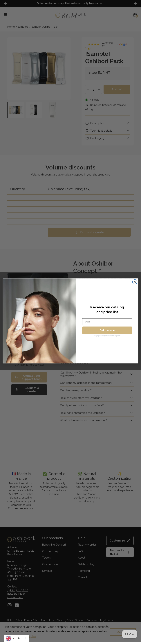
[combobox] (16, 638)
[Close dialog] (134, 282)
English (17, 638)
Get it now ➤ (107, 330)
